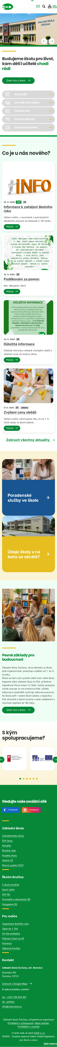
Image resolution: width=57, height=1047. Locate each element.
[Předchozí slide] (44, 41)
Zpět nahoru (50, 1043)
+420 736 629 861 (32, 6)
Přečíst (9, 226)
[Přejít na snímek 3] (26, 779)
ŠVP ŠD (6, 894)
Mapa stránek (42, 1023)
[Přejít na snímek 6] (36, 779)
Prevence (7, 943)
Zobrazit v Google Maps (14, 983)
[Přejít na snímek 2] (23, 779)
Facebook (12, 809)
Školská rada (9, 850)
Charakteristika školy (13, 835)
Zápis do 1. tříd (10, 928)
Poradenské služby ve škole (23, 498)
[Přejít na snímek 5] (33, 779)
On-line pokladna (11, 933)
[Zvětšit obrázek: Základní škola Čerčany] (28, 615)
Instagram (34, 809)
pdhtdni (11, 1001)
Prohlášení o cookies (28, 1026)
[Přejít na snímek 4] (30, 779)
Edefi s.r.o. (39, 1033)
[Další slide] (52, 41)
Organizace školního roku (15, 923)
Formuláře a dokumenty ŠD (16, 899)
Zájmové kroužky (11, 948)
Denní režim (8, 889)
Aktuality (6, 845)
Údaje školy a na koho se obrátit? (24, 554)
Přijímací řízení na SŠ (13, 938)
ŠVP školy (7, 840)
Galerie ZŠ (7, 860)
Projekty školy (9, 855)
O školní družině (10, 884)
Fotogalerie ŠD (9, 904)
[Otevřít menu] (55, 7)
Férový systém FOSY (13, 865)
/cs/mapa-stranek (49, 6)
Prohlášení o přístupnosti (20, 1023)
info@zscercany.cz (38, 6)
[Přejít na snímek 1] (20, 779)
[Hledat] (43, 6)
